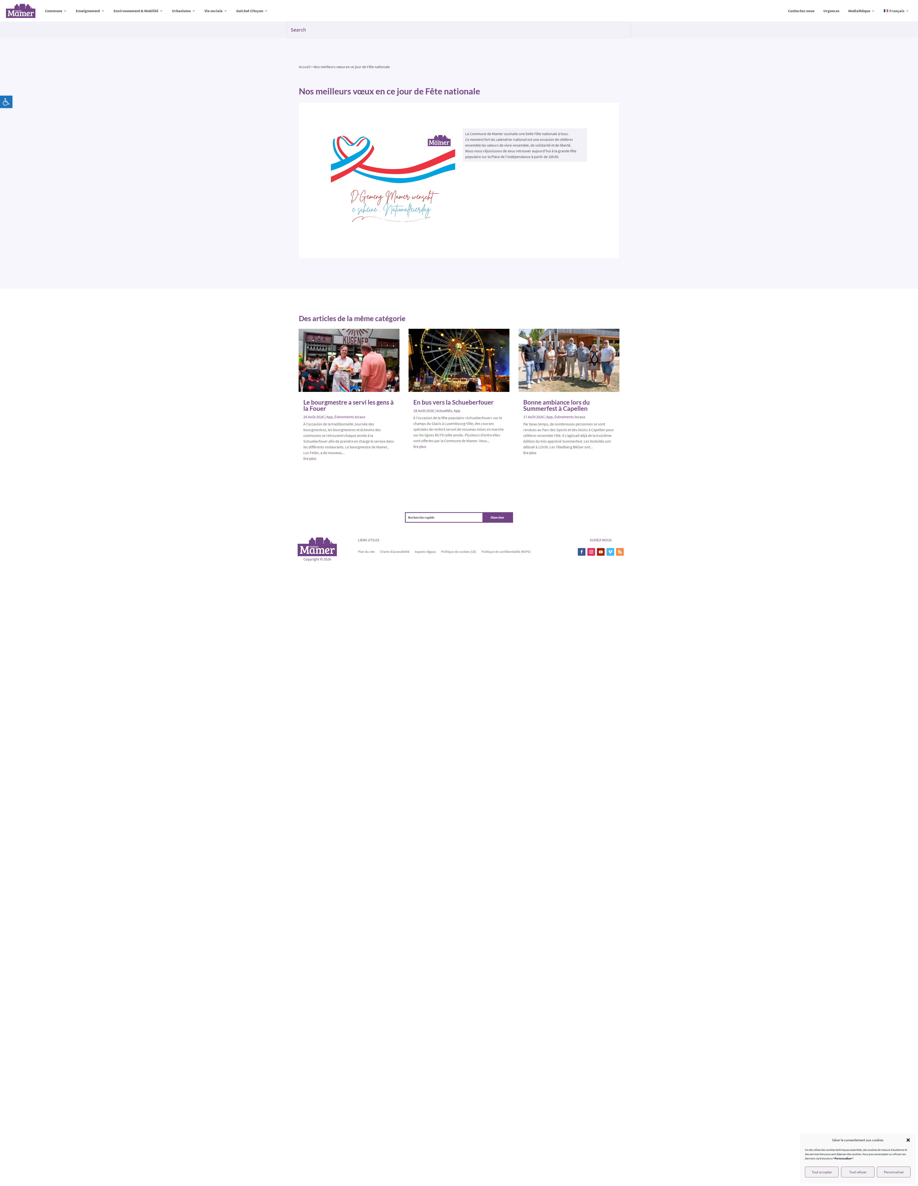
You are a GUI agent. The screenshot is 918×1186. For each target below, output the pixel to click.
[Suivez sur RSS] (620, 552)
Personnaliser (894, 1172)
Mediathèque (859, 10)
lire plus (309, 458)
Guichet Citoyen (249, 10)
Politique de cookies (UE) (458, 551)
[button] (6, 102)
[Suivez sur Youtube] (601, 552)
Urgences (831, 10)
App (329, 416)
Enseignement (88, 10)
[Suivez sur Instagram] (591, 552)
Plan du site (366, 551)
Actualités (444, 410)
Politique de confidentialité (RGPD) (506, 551)
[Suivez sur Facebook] (581, 552)
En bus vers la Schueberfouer (453, 402)
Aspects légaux (425, 551)
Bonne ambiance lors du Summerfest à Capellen (556, 405)
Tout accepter (822, 1172)
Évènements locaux (349, 416)
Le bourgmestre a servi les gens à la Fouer (348, 405)
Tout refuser (858, 1172)
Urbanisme (181, 10)
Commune (53, 10)
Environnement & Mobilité (136, 10)
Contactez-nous (801, 10)
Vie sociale (213, 10)
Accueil (304, 66)
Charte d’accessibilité (395, 551)
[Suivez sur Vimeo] (610, 552)
